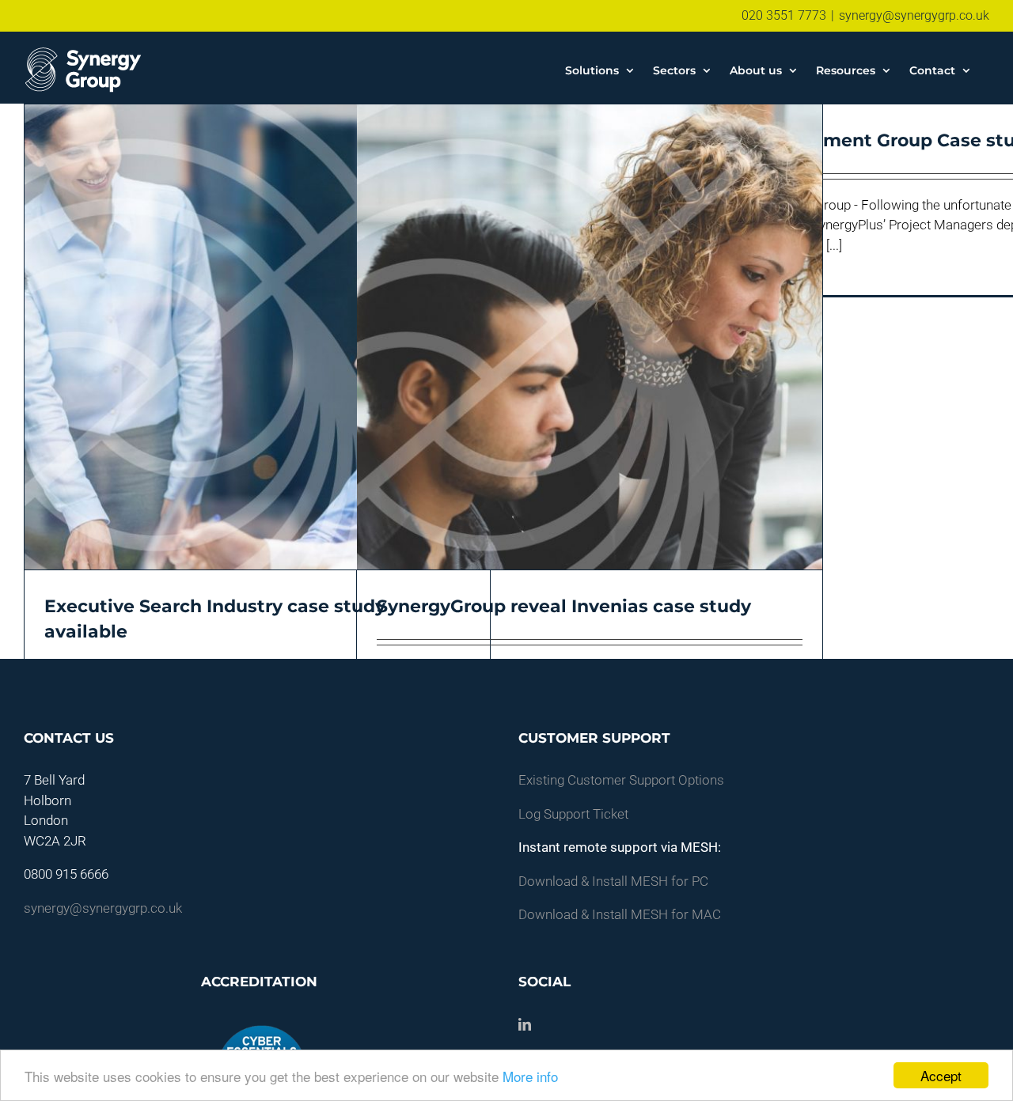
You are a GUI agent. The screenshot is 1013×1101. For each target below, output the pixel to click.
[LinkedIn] (524, 1024)
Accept (941, 1075)
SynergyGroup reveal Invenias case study (564, 606)
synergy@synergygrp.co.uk (914, 15)
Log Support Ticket (573, 814)
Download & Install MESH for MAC (619, 914)
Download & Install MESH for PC (613, 881)
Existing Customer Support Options (621, 780)
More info (530, 1076)
